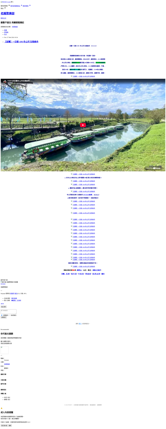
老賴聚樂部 (8, 13)
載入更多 (3, 306)
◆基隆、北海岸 (16, 300)
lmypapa (3, 283)
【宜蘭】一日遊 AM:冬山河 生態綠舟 (21, 42)
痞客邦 (12, 293)
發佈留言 (3, 317)
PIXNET (70, 405)
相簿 (5, 30)
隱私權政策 (93, 405)
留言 (16, 293)
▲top (2, 303)
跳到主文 (3, 18)
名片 (5, 34)
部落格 (6, 32)
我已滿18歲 (4, 425)
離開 (10, 425)
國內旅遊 (14, 298)
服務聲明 (99, 405)
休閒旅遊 (15, 26)
